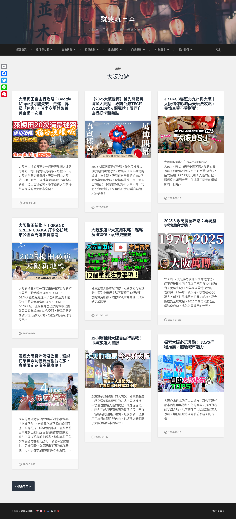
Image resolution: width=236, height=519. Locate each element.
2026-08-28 (29, 203)
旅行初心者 (42, 49)
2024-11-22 (29, 464)
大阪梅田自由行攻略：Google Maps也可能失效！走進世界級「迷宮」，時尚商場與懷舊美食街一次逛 (45, 105)
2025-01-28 (174, 319)
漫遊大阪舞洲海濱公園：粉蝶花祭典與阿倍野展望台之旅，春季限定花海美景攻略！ (44, 360)
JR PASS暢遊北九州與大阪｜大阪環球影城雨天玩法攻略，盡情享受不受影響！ (190, 103)
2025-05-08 (102, 207)
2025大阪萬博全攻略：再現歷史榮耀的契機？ (190, 223)
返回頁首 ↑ (218, 510)
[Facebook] (4, 73)
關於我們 (184, 49)
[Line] (4, 87)
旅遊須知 (113, 49)
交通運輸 (136, 49)
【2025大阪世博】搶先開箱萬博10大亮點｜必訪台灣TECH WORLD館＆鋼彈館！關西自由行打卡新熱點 (117, 105)
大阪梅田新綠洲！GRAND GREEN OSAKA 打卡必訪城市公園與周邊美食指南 (43, 230)
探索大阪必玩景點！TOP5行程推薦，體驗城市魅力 (189, 344)
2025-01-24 (29, 333)
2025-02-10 (174, 198)
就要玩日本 (118, 18)
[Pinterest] (4, 94)
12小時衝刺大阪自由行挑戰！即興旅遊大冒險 (117, 340)
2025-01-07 (102, 437)
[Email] (4, 66)
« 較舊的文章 (23, 486)
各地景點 (67, 49)
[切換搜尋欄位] (218, 50)
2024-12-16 (174, 432)
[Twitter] (4, 80)
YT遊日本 (160, 49)
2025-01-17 (102, 315)
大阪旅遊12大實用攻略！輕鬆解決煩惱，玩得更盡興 (117, 232)
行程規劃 (90, 49)
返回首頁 (21, 49)
